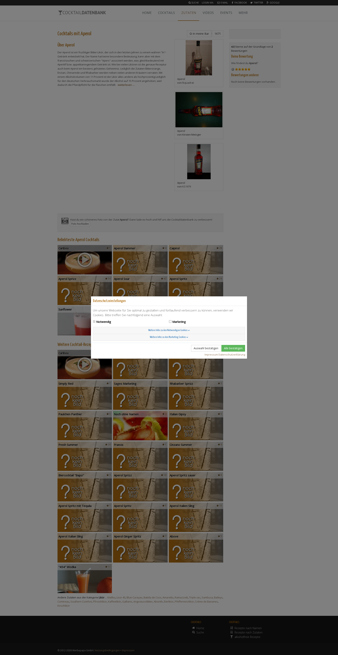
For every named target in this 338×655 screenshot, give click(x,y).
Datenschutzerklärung (231, 354)
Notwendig (103, 322)
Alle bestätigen (233, 348)
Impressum (211, 354)
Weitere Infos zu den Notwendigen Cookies (168, 330)
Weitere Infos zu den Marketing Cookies (168, 337)
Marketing (179, 322)
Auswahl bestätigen (206, 348)
